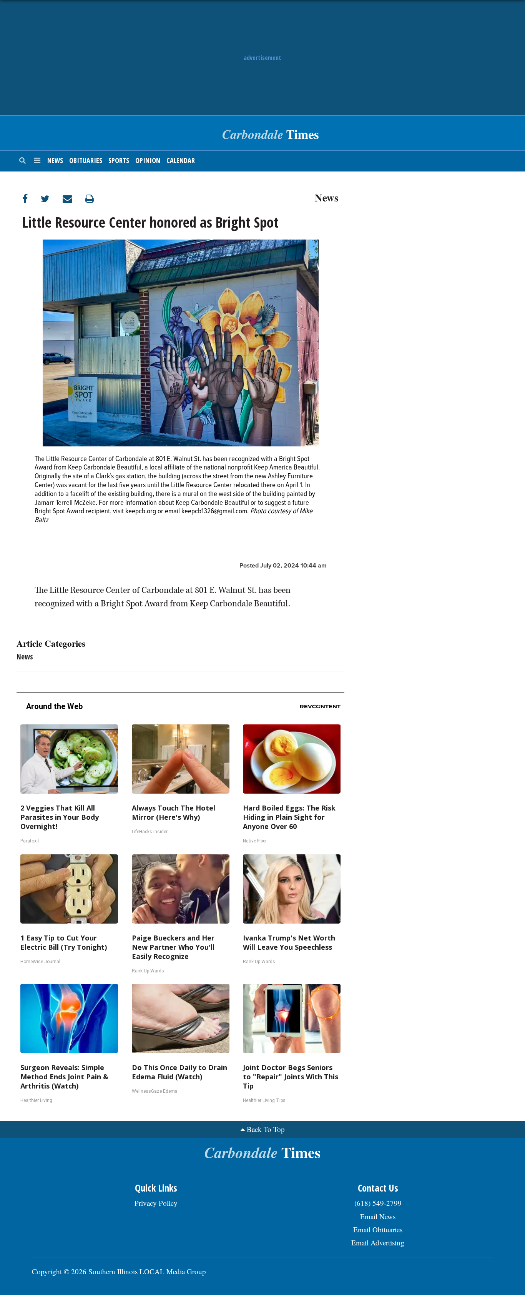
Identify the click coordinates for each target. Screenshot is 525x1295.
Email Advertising (377, 1242)
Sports (118, 160)
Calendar (180, 160)
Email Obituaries (377, 1229)
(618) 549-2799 (378, 1203)
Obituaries (85, 160)
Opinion (147, 160)
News (55, 160)
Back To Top (266, 1129)
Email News (377, 1216)
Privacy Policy (156, 1203)
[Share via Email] (74, 198)
